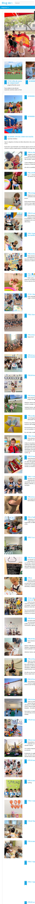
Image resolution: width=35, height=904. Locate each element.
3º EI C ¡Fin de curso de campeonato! (15, 82)
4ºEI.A (30, 578)
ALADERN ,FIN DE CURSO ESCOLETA (20, 137)
